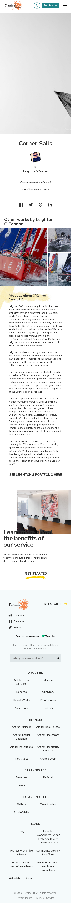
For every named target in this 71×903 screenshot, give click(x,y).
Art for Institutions (21, 747)
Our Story (48, 692)
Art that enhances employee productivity (48, 866)
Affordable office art (21, 878)
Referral (48, 777)
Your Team (21, 708)
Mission (48, 680)
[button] (64, 6)
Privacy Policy (24, 898)
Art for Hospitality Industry (48, 749)
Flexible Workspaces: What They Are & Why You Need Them (48, 836)
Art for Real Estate (48, 727)
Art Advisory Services (21, 682)
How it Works (21, 700)
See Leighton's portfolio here (35, 475)
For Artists (21, 759)
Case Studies (48, 804)
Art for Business (21, 727)
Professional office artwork (21, 852)
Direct (21, 785)
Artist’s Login (48, 759)
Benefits (21, 692)
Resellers (21, 777)
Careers (48, 708)
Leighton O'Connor (35, 171)
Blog (21, 831)
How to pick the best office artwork (21, 864)
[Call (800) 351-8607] (37, 5)
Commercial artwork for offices (48, 852)
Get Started (50, 5)
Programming (48, 700)
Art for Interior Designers (21, 737)
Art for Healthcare (48, 735)
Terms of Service (45, 898)
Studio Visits (21, 812)
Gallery (21, 804)
